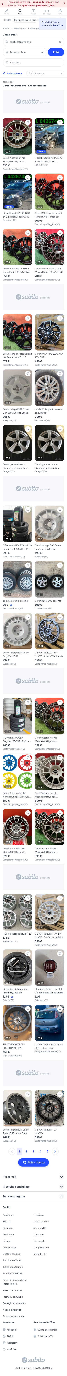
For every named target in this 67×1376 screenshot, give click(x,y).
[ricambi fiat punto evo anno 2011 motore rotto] (49, 1031)
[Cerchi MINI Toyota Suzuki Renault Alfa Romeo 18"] (49, 199)
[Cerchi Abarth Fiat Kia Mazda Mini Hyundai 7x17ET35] (17, 144)
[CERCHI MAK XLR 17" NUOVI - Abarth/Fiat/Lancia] (49, 639)
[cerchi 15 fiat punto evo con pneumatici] (49, 395)
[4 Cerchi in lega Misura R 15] (17, 920)
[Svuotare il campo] (60, 42)
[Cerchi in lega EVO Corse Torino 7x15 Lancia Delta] (17, 1116)
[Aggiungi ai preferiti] (28, 122)
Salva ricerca (14, 73)
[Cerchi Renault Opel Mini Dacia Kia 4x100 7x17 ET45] (17, 255)
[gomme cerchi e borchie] (17, 585)
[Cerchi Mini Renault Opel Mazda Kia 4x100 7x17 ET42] (49, 255)
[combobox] (33, 42)
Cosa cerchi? (10, 34)
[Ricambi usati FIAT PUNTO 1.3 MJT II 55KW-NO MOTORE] (49, 144)
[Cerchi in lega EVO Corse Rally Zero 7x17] (17, 639)
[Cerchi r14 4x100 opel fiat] (49, 585)
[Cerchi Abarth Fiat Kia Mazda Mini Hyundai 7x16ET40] (17, 835)
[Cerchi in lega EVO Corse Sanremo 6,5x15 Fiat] (49, 532)
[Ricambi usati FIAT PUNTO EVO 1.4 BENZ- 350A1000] (17, 199)
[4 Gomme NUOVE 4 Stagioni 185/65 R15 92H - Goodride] (17, 724)
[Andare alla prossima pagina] (55, 1151)
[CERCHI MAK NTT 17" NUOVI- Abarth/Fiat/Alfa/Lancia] (49, 1116)
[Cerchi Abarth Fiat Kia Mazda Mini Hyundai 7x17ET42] (49, 835)
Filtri (56, 52)
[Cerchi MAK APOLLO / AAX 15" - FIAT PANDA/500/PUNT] (49, 340)
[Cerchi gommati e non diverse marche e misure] (17, 449)
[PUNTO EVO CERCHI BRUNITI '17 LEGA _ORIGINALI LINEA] (17, 1031)
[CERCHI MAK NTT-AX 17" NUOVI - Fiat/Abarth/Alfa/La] (49, 920)
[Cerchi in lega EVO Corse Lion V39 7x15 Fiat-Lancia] (17, 395)
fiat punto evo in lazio (25, 19)
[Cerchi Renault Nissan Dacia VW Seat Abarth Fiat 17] (17, 340)
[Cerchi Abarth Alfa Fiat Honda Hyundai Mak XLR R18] (17, 779)
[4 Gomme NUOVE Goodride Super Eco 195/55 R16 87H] (17, 532)
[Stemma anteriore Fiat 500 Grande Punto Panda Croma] (49, 975)
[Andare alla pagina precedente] (11, 1151)
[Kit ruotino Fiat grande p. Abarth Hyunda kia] (17, 975)
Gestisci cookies (11, 1253)
